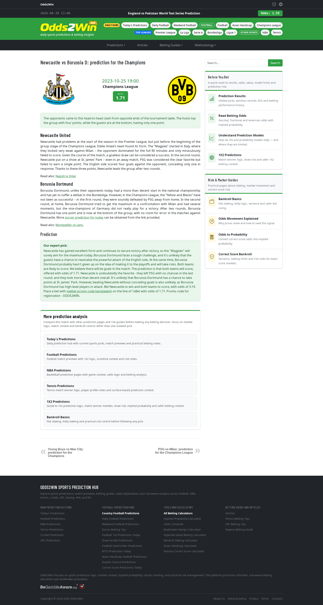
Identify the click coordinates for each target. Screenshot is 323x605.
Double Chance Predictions (119, 562)
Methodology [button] (204, 45)
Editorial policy (237, 598)
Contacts (277, 598)
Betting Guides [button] (170, 45)
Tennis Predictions (100, 388)
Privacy (253, 598)
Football (222, 25)
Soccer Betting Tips (114, 529)
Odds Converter (174, 524)
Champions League (269, 25)
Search (275, 63)
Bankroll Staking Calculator (181, 540)
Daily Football (160, 25)
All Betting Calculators (178, 513)
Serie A (198, 32)
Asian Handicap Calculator (180, 546)
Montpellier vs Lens (69, 225)
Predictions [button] (115, 45)
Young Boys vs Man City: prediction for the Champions (66, 453)
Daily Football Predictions (118, 518)
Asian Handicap (242, 25)
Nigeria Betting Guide (239, 529)
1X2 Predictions (115, 404)
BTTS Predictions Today (116, 551)
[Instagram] (274, 4)
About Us (219, 598)
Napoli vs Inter (66, 176)
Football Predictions (92, 357)
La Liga (184, 32)
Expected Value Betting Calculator (185, 535)
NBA (265, 32)
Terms (265, 598)
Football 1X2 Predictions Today (121, 535)
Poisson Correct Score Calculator (184, 551)
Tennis (277, 32)
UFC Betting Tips (235, 524)
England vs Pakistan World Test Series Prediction (164, 13)
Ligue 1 (231, 32)
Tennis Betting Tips (237, 518)
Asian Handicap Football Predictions (124, 556)
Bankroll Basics (95, 419)
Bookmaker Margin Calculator (182, 529)
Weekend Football (185, 25)
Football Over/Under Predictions (122, 546)
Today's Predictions (135, 25)
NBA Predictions (97, 372)
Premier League (165, 32)
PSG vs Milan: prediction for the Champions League (174, 451)
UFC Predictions (50, 540)
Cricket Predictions (52, 535)
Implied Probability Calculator (182, 518)
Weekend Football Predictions (120, 524)
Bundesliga (214, 32)
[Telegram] (281, 4)
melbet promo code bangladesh (89, 291)
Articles (142, 45)
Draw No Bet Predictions (117, 540)
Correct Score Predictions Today (122, 567)
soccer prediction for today (84, 217)
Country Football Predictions (120, 513)
